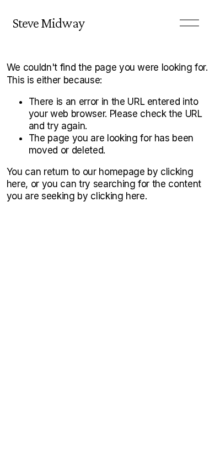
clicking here (117, 196)
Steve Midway (48, 22)
